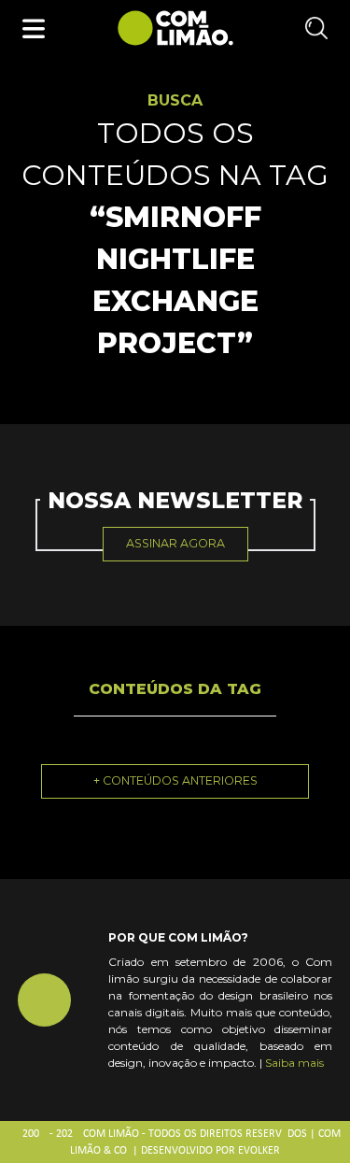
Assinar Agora (175, 543)
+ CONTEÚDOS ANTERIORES (175, 780)
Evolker (259, 1150)
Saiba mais (294, 1063)
